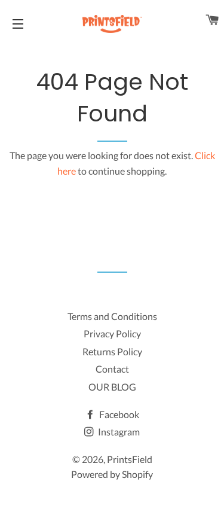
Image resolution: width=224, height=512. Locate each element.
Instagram (118, 431)
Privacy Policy (112, 333)
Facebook (118, 414)
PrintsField (129, 459)
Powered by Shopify (112, 474)
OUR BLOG (112, 386)
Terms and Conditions (112, 316)
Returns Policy (112, 351)
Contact (112, 368)
